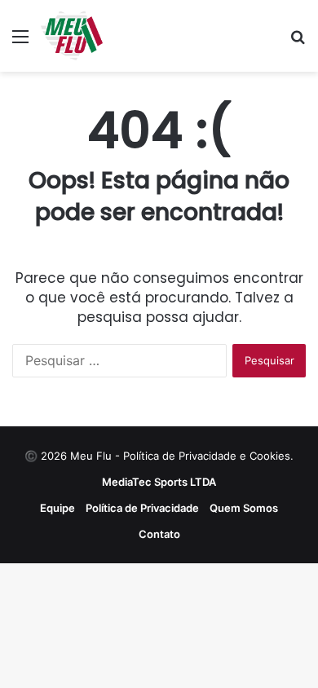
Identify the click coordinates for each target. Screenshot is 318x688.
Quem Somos (244, 507)
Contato (159, 533)
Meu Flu (91, 455)
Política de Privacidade (142, 507)
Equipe (57, 507)
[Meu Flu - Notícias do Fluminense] (72, 35)
